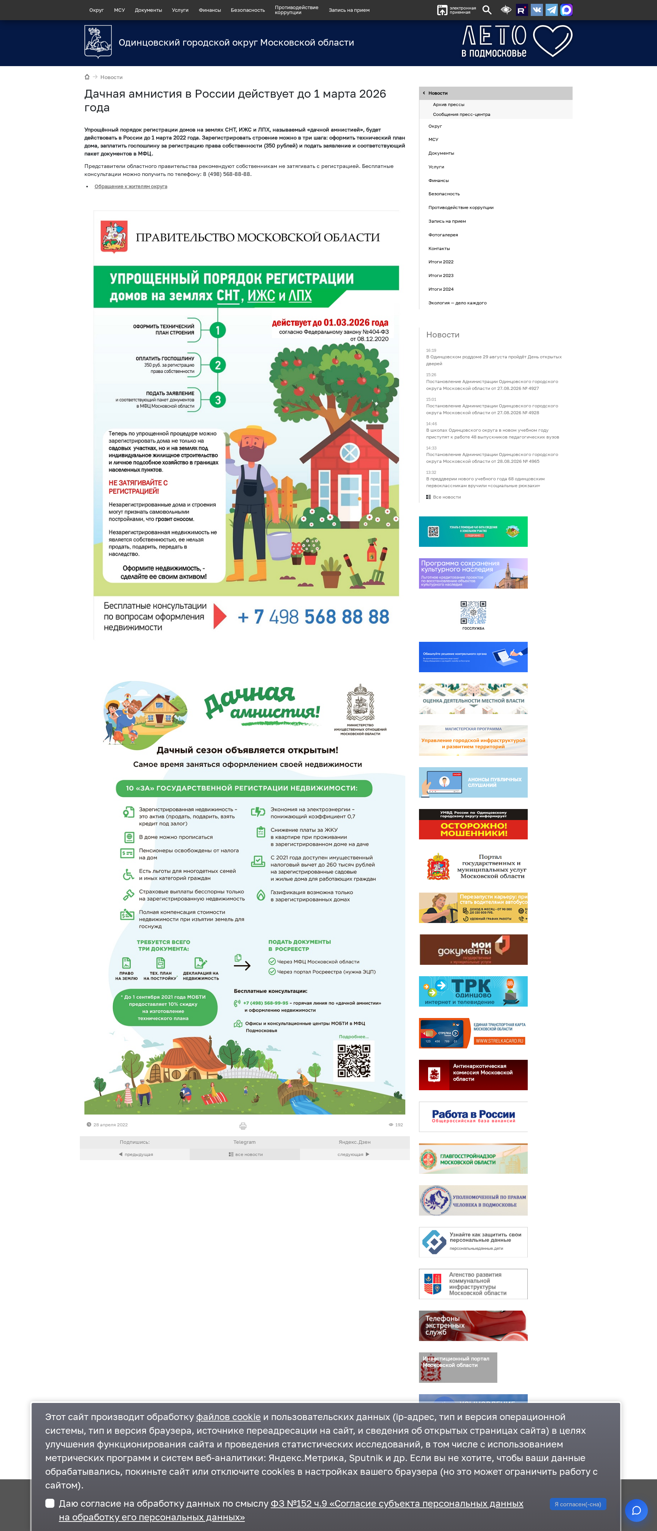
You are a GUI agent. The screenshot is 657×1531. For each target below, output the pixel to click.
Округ (96, 10)
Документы (148, 10)
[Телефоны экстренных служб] (473, 1326)
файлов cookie (228, 1416)
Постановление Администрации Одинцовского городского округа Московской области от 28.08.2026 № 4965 (492, 457)
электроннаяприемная (463, 10)
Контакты (439, 248)
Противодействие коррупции (461, 208)
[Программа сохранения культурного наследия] (473, 574)
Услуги (180, 10)
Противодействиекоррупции (297, 9)
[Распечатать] (245, 1126)
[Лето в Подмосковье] (475, 41)
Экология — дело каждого (457, 303)
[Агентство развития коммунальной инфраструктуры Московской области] (473, 1284)
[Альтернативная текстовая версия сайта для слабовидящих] (506, 10)
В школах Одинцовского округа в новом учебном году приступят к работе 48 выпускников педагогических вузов (492, 433)
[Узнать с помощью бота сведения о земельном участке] (473, 532)
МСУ (119, 10)
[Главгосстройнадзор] (473, 1159)
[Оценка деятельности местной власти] (473, 699)
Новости (111, 77)
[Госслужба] (473, 615)
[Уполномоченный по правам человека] (473, 1201)
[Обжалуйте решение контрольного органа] (473, 657)
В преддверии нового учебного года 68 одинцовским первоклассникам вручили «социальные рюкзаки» (485, 482)
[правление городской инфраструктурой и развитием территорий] (473, 741)
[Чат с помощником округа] (636, 1510)
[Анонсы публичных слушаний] (473, 783)
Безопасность (248, 10)
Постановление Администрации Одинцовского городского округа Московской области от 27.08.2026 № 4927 (492, 384)
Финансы (210, 10)
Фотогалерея (443, 234)
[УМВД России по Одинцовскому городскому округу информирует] (473, 824)
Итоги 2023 (441, 275)
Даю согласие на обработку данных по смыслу (291, 1510)
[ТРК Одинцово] (473, 992)
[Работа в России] (473, 1117)
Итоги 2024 (441, 289)
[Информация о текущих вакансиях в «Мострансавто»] (473, 908)
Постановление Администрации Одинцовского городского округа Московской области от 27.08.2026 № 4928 (492, 409)
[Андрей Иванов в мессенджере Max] (566, 10)
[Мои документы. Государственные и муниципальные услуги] (473, 950)
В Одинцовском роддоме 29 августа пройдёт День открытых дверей (494, 360)
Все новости (447, 497)
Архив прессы (449, 105)
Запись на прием (349, 10)
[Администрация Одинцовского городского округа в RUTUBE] (522, 10)
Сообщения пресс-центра (461, 114)
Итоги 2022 (441, 262)
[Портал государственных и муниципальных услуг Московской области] (473, 866)
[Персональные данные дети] (473, 1242)
